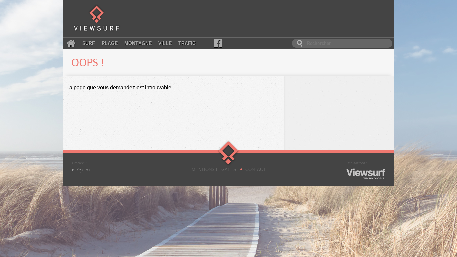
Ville (165, 43)
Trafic (187, 43)
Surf (88, 43)
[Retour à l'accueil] (97, 18)
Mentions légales (214, 169)
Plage (110, 43)
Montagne (138, 43)
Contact (255, 169)
